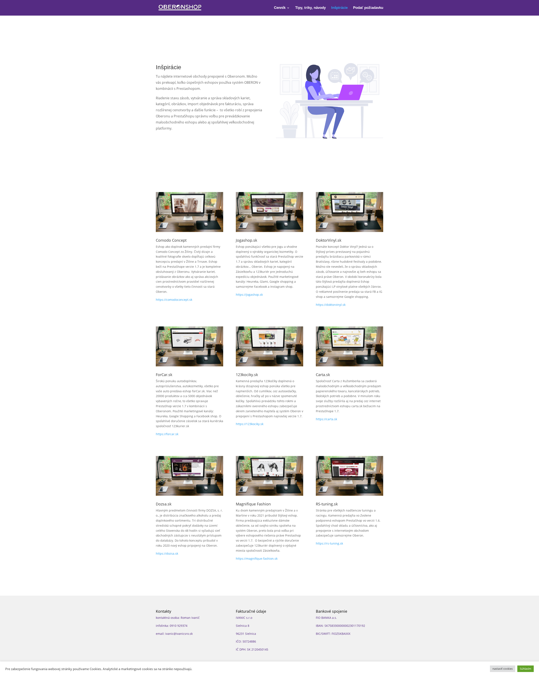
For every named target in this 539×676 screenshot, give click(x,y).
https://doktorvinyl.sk (331, 305)
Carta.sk (323, 374)
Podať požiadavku (368, 8)
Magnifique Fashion (253, 503)
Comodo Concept (171, 240)
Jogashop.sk (246, 240)
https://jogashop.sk (249, 295)
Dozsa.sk (163, 503)
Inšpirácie (339, 8)
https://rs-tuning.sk (329, 543)
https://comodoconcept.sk (174, 300)
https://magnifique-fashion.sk (257, 559)
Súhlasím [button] (525, 669)
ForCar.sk (164, 374)
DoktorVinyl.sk (328, 240)
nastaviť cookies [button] (502, 669)
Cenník (280, 8)
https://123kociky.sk (249, 424)
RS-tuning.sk (327, 503)
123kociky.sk (247, 374)
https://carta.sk (326, 419)
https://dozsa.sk (167, 553)
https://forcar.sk (167, 434)
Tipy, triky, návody (310, 8)
